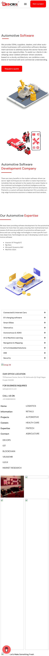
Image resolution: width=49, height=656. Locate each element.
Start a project (38, 4)
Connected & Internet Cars (15, 312)
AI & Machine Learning (13, 338)
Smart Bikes (8, 322)
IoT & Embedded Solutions (14, 348)
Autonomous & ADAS (12, 333)
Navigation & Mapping (13, 343)
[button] (25, 4)
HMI (5, 353)
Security (7, 358)
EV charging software (12, 317)
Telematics (8, 328)
